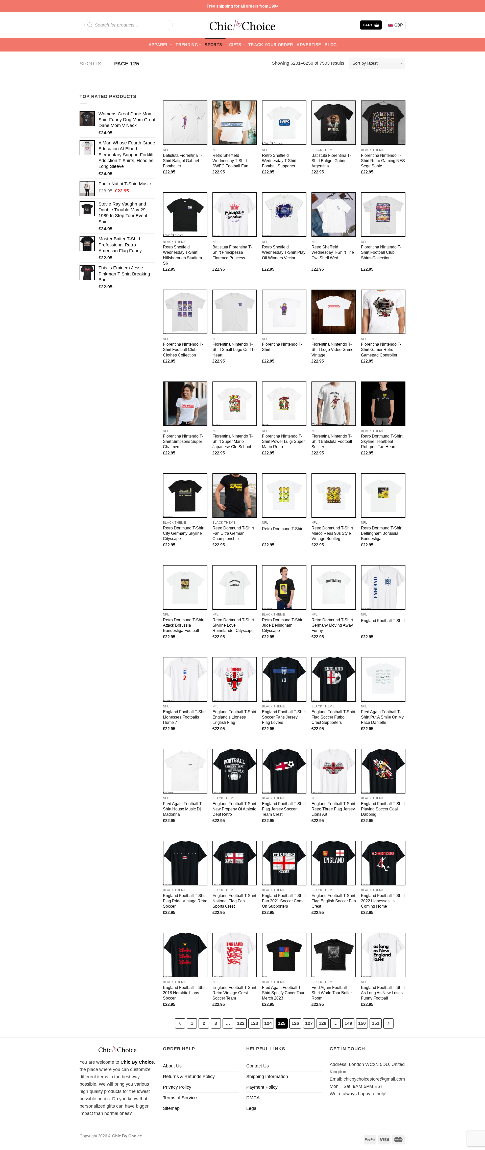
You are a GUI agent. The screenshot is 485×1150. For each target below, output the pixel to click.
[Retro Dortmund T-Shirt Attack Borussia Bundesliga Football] (185, 587)
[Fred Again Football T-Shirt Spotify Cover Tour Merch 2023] (284, 955)
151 (375, 1023)
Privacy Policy (177, 1087)
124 (268, 1023)
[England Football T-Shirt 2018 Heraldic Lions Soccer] (185, 955)
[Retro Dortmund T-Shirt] (284, 495)
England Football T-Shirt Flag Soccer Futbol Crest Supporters (333, 717)
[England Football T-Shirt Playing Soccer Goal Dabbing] (383, 771)
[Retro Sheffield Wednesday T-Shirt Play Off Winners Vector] (284, 214)
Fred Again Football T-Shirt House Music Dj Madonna (183, 808)
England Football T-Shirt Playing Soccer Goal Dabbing (383, 808)
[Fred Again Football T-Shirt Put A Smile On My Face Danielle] (383, 679)
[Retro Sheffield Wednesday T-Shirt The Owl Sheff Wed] (333, 214)
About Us (172, 1065)
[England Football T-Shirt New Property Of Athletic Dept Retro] (234, 771)
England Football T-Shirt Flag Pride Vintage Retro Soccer (185, 900)
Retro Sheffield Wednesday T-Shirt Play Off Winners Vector (283, 252)
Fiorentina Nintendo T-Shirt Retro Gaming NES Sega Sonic (383, 160)
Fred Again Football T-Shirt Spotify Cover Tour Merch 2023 (283, 992)
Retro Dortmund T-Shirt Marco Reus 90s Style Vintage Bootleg (332, 533)
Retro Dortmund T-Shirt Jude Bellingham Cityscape (282, 625)
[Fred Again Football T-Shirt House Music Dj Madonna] (185, 771)
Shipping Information (267, 1076)
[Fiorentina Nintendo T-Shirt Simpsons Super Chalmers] (185, 403)
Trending (187, 44)
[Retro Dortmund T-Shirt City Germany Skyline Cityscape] (185, 495)
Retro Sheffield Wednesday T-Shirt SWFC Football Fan (230, 160)
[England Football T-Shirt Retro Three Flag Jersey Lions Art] (333, 771)
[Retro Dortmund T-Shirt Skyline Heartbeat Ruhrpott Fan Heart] (383, 403)
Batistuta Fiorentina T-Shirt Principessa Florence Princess (232, 252)
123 (254, 1023)
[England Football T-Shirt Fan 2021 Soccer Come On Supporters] (284, 863)
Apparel (159, 44)
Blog (330, 44)
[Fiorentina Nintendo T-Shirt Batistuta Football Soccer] (333, 403)
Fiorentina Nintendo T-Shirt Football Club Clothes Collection (183, 349)
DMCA (253, 1097)
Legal (251, 1108)
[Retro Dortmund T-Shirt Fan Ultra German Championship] (234, 495)
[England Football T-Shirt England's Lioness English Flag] (234, 679)
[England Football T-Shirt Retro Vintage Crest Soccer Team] (234, 955)
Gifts (235, 44)
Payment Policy (262, 1087)
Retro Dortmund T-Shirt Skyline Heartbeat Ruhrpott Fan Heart (381, 441)
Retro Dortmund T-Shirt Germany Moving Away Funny (332, 625)
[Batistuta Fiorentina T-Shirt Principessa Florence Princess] (234, 214)
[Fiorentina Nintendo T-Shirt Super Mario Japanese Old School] (234, 403)
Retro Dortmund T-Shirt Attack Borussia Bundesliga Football (183, 625)
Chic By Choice (137, 1062)
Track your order (270, 44)
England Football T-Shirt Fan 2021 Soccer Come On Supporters (284, 900)
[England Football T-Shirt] (383, 587)
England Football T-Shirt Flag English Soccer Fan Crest (333, 900)
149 (348, 1023)
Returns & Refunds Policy (189, 1076)
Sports (213, 44)
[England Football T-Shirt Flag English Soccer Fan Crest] (333, 863)
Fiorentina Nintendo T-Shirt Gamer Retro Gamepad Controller (381, 349)
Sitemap (171, 1108)
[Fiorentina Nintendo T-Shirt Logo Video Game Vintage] (333, 312)
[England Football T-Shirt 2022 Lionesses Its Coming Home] (383, 863)
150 (362, 1023)
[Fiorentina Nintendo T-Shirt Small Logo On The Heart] (234, 312)
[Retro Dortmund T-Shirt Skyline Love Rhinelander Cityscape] (234, 587)
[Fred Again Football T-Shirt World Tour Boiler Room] (333, 955)
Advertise (309, 44)
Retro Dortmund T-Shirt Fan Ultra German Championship (233, 533)
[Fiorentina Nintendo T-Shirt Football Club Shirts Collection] (383, 214)
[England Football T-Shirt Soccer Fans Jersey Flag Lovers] (284, 679)
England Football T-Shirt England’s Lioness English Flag (234, 717)
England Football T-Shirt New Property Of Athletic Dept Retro (234, 808)
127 (309, 1023)
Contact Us (257, 1065)
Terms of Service (180, 1097)
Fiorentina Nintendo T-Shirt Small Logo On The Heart (234, 349)
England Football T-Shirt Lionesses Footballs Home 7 (185, 717)
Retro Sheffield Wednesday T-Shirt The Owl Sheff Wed (332, 252)
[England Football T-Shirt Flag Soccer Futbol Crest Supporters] (333, 679)
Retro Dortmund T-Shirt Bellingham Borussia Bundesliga (381, 533)
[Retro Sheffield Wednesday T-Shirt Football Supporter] (284, 122)
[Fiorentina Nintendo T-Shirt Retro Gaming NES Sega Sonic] (383, 122)
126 (295, 1023)
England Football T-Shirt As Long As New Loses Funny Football (383, 992)
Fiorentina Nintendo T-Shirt (282, 347)
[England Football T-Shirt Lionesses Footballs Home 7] (185, 679)
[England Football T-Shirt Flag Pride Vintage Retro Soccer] (185, 863)
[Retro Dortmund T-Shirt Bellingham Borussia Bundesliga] (383, 495)
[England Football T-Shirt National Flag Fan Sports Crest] (234, 863)
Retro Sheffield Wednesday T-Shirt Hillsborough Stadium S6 (182, 255)
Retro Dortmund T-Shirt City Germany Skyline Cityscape (183, 533)
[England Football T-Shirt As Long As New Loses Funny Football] (383, 955)
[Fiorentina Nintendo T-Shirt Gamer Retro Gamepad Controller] (383, 312)
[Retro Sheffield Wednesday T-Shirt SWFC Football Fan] (234, 122)
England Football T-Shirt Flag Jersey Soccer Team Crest (284, 808)
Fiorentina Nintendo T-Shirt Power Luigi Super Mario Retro (283, 441)
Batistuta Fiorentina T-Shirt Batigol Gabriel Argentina (331, 160)
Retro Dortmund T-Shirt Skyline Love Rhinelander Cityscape (233, 625)
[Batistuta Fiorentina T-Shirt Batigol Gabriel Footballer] (185, 122)
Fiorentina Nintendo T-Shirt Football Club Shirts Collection (381, 252)
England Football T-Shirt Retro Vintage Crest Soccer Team (234, 992)
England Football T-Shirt (383, 620)
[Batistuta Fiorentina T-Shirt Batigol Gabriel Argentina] (333, 122)
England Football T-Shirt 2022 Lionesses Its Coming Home (383, 900)
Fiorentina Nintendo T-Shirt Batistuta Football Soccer (331, 441)
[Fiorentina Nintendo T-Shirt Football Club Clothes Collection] (185, 312)
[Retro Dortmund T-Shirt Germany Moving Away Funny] (333, 587)
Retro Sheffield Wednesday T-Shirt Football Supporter (279, 160)
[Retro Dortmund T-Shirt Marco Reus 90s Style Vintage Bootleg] (333, 495)
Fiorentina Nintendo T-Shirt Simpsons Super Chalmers (183, 441)
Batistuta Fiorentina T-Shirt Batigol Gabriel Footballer (182, 160)
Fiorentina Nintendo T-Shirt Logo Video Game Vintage (332, 349)
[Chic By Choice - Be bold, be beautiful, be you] (242, 25)
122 (241, 1023)
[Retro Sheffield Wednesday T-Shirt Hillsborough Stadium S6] (185, 214)
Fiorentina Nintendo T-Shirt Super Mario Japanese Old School (232, 441)
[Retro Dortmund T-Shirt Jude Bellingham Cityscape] (284, 587)
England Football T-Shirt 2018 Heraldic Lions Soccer (185, 992)
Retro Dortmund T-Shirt (282, 528)
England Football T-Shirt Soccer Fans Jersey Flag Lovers (284, 717)
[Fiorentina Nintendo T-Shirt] (284, 312)
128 (322, 1023)
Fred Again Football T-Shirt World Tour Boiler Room (331, 992)
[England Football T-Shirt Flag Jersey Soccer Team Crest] (284, 771)
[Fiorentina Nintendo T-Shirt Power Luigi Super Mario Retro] (284, 403)
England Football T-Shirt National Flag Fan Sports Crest (234, 900)
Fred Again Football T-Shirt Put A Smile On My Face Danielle (382, 717)
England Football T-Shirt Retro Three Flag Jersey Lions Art (333, 808)
